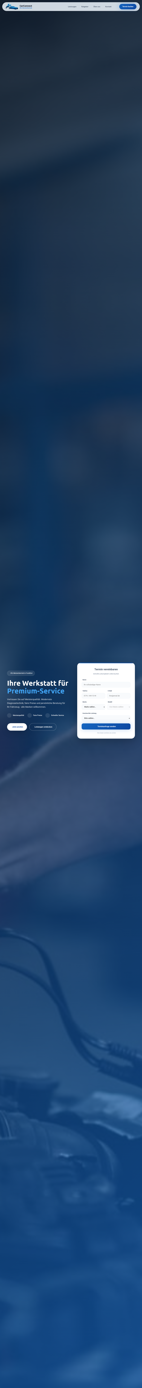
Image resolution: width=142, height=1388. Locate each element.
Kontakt (108, 7)
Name (84, 680)
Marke (85, 702)
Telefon (85, 691)
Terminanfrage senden (107, 726)
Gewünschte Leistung (89, 713)
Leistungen (72, 7)
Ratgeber (84, 7)
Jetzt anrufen (17, 727)
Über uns (96, 7)
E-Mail (110, 691)
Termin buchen (127, 7)
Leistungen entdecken (43, 727)
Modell (110, 702)
